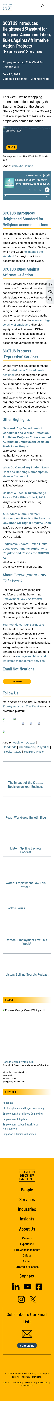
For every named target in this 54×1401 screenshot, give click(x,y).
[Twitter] (33, 1301)
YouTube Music (34, 751)
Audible (18, 742)
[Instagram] (22, 1302)
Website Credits (27, 1385)
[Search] (42, 5)
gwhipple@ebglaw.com (14, 1081)
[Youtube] (27, 1289)
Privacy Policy (29, 1383)
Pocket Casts (12, 751)
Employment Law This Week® (22, 599)
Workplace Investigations (15, 1072)
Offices (27, 1255)
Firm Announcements (27, 1249)
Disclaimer (17, 1383)
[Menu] (49, 6)
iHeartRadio (27, 747)
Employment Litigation (15, 1119)
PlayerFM (43, 747)
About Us (27, 1228)
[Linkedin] (16, 1289)
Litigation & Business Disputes (19, 1134)
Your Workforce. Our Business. (22, 624)
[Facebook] (39, 1289)
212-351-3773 (9, 1078)
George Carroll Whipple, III (18, 1061)
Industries (27, 1209)
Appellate (8, 1102)
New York (7, 1075)
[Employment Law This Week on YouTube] (5, 735)
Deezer (30, 742)
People (27, 1189)
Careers (27, 1238)
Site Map (6, 1383)
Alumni (27, 1261)
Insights (27, 1218)
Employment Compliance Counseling (23, 1113)
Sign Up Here (17, 681)
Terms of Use (43, 1383)
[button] (50, 284)
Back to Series (15, 908)
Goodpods (9, 747)
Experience (27, 1244)
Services (27, 1199)
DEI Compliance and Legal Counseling (23, 1108)
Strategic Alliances (27, 1266)
